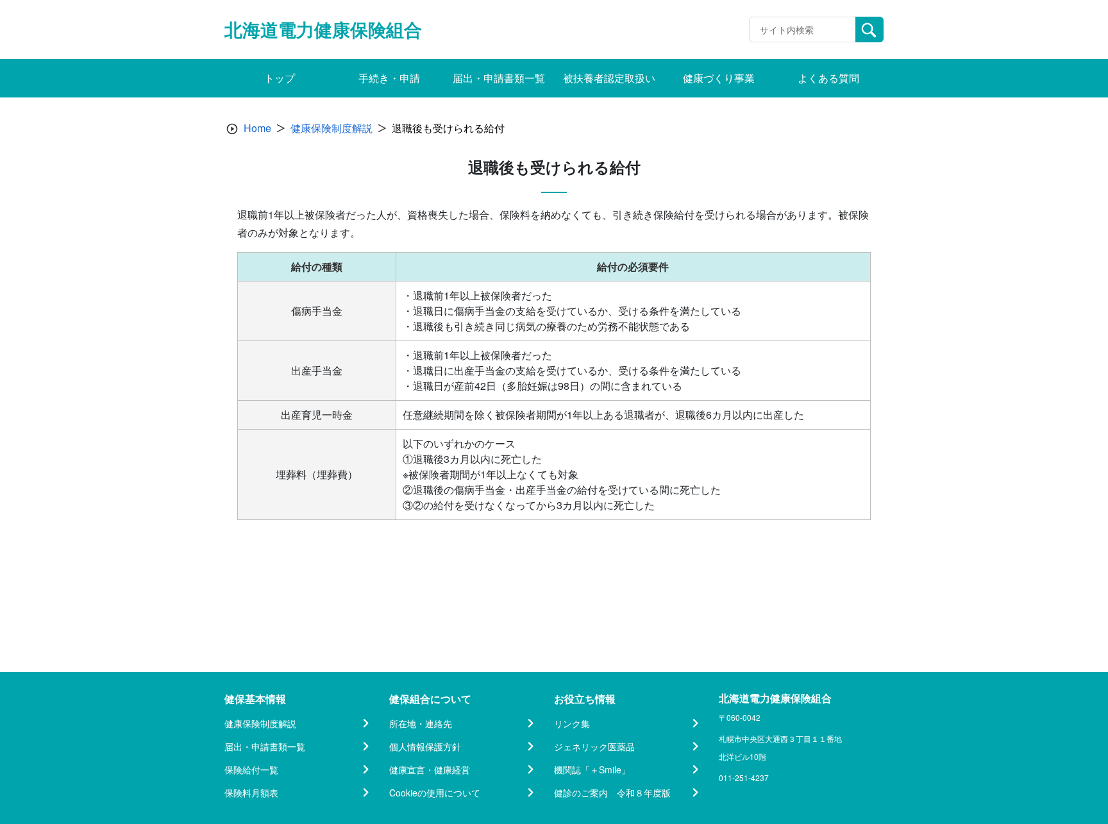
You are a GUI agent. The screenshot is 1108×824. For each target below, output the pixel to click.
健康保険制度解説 (331, 128)
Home (257, 128)
